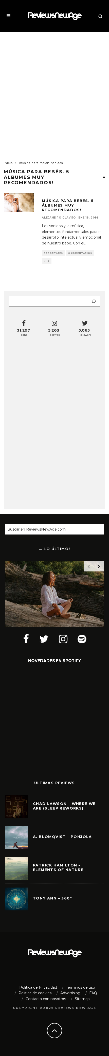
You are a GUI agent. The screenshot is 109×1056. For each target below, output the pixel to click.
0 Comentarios (80, 253)
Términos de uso (80, 987)
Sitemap (82, 999)
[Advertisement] (54, 92)
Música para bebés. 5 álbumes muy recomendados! (68, 205)
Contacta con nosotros (46, 999)
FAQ (93, 993)
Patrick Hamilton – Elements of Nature (58, 867)
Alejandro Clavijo (59, 217)
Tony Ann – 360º (52, 898)
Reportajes (53, 253)
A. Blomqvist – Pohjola (62, 836)
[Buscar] (94, 301)
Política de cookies (35, 993)
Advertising (70, 993)
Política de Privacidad (38, 987)
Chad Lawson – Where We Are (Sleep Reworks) (64, 806)
